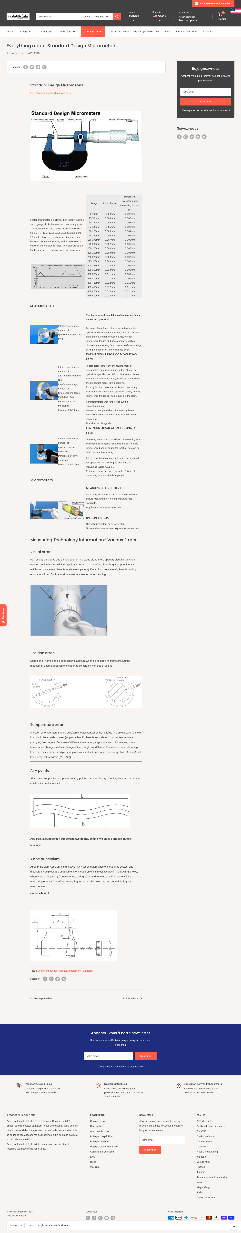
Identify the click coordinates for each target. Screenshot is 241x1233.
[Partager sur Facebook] (25, 67)
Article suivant (131, 998)
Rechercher (96, 1126)
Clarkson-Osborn (206, 1136)
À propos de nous (99, 1131)
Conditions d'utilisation (102, 1151)
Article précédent (43, 998)
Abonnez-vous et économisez (215, 3)
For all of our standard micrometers (50, 93)
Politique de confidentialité (104, 1146)
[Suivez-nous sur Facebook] (179, 136)
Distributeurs (64, 31)
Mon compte (187, 20)
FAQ (167, 31)
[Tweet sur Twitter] (38, 67)
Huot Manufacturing (207, 1151)
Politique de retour (99, 1141)
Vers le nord (203, 1161)
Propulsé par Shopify (16, 1215)
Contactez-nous (93, 31)
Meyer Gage (203, 1187)
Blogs (93, 1161)
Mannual (63, 970)
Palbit (200, 1192)
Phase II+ (202, 1166)
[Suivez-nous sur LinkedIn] (204, 136)
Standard (87, 970)
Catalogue (46, 31)
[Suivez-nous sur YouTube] (198, 136)
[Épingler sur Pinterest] (32, 67)
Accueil (10, 31)
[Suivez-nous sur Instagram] (185, 136)
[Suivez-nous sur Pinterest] (192, 136)
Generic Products (206, 1197)
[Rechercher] (117, 16)
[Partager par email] (44, 67)
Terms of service (185, 31)
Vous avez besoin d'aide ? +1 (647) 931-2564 (135, 31)
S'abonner (206, 101)
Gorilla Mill (202, 1146)
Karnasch (202, 1156)
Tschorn (201, 1172)
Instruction (51, 970)
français (13, 1225)
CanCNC (202, 1131)
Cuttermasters (204, 1141)
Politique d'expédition (101, 1136)
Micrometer (75, 970)
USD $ (31, 1225)
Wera (199, 1182)
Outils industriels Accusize (211, 1126)
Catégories (26, 31)
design (10, 53)
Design (41, 970)
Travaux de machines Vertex (212, 1177)
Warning (94, 1166)
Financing (208, 31)
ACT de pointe (204, 1121)
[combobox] (56, 16)
